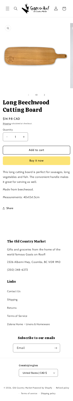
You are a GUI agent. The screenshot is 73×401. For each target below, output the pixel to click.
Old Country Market (22, 388)
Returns (11, 307)
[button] (7, 9)
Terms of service (29, 393)
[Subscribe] (56, 348)
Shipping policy (48, 393)
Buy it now (36, 160)
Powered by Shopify (42, 388)
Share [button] (9, 208)
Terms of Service (17, 316)
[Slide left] (28, 95)
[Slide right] (44, 95)
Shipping (7, 123)
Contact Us (13, 291)
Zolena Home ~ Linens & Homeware (28, 324)
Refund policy (62, 388)
